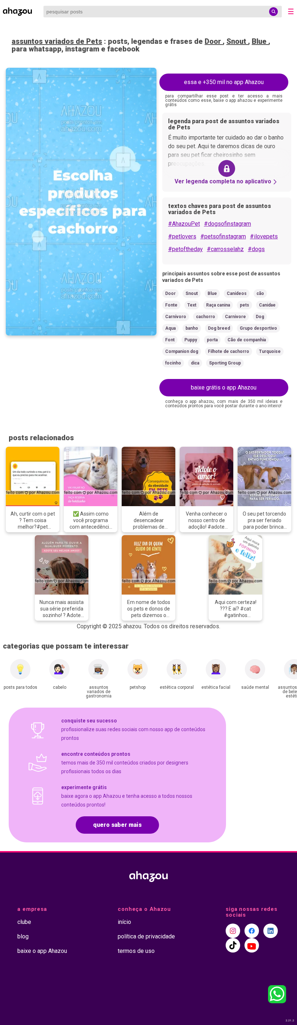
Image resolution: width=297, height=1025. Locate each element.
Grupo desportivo (258, 328)
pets (244, 305)
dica (195, 363)
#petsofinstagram (223, 236)
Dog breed (219, 328)
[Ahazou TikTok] (233, 945)
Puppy (190, 339)
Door (214, 41)
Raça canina (218, 305)
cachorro (205, 316)
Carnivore (235, 316)
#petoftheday (185, 249)
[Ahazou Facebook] (251, 931)
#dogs (256, 249)
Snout (237, 41)
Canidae (267, 305)
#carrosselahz (225, 249)
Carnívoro (175, 316)
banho (191, 328)
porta (212, 339)
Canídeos (237, 293)
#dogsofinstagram (227, 223)
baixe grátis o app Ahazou (223, 387)
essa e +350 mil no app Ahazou (224, 82)
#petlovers (182, 236)
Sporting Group (225, 363)
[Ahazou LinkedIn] (270, 931)
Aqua (170, 328)
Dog (260, 316)
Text (191, 305)
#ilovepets (264, 236)
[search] (273, 11)
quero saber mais (117, 824)
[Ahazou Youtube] (251, 945)
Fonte (171, 305)
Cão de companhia (246, 339)
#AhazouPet (184, 223)
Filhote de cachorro (228, 351)
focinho (173, 363)
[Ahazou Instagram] (233, 931)
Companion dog (181, 351)
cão (260, 293)
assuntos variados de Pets (57, 41)
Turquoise (270, 351)
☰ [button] (291, 11)
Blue (260, 41)
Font (170, 339)
